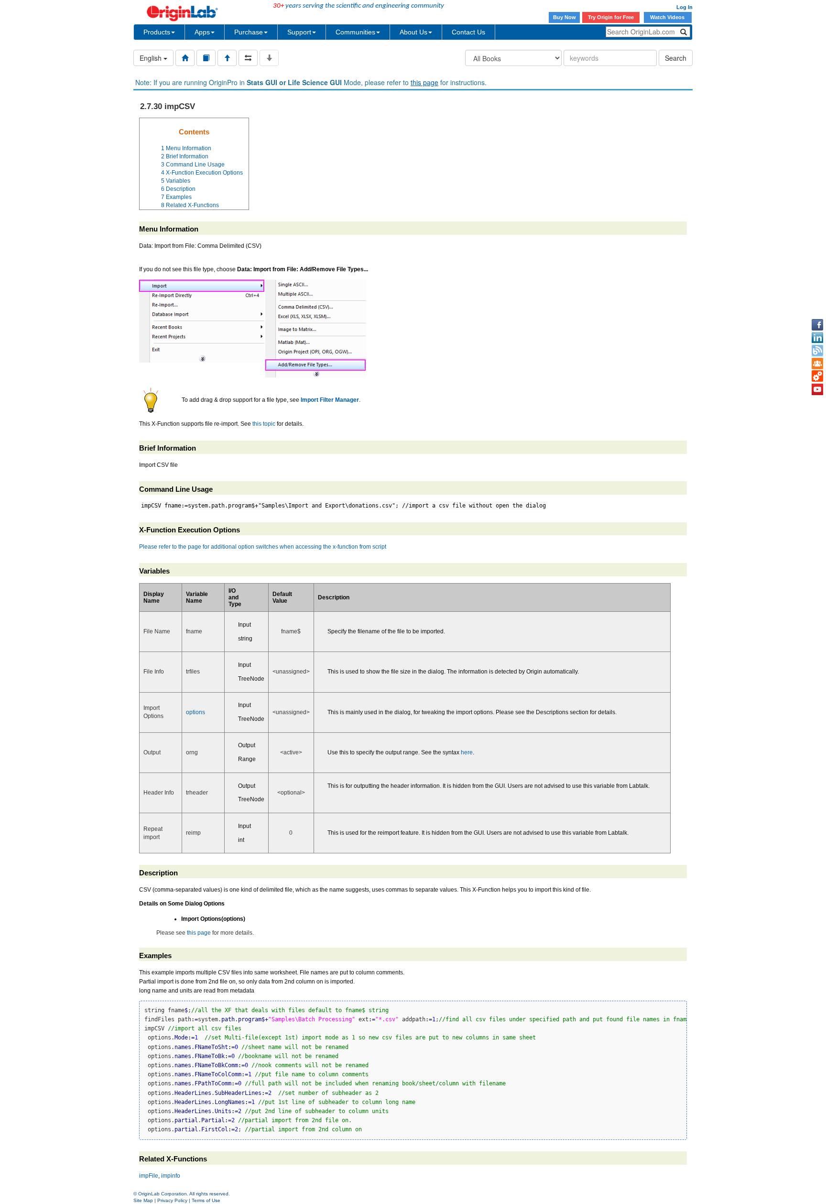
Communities (355, 32)
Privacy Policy (172, 1200)
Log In (684, 7)
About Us (413, 32)
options (195, 712)
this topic (263, 423)
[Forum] (817, 363)
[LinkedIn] (817, 337)
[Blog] (817, 350)
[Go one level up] (227, 58)
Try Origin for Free (611, 17)
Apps (202, 32)
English (151, 58)
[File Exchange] (817, 376)
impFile (148, 1175)
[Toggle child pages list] (269, 58)
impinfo (170, 1175)
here (467, 752)
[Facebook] (817, 325)
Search (675, 58)
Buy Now (564, 17)
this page (424, 82)
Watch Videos (668, 17)
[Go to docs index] (185, 58)
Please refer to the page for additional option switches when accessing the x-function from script (262, 546)
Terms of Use (206, 1200)
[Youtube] (817, 389)
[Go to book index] (206, 58)
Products (156, 32)
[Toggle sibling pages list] (248, 58)
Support (299, 32)
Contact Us (468, 32)
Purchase (248, 32)
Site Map (143, 1200)
